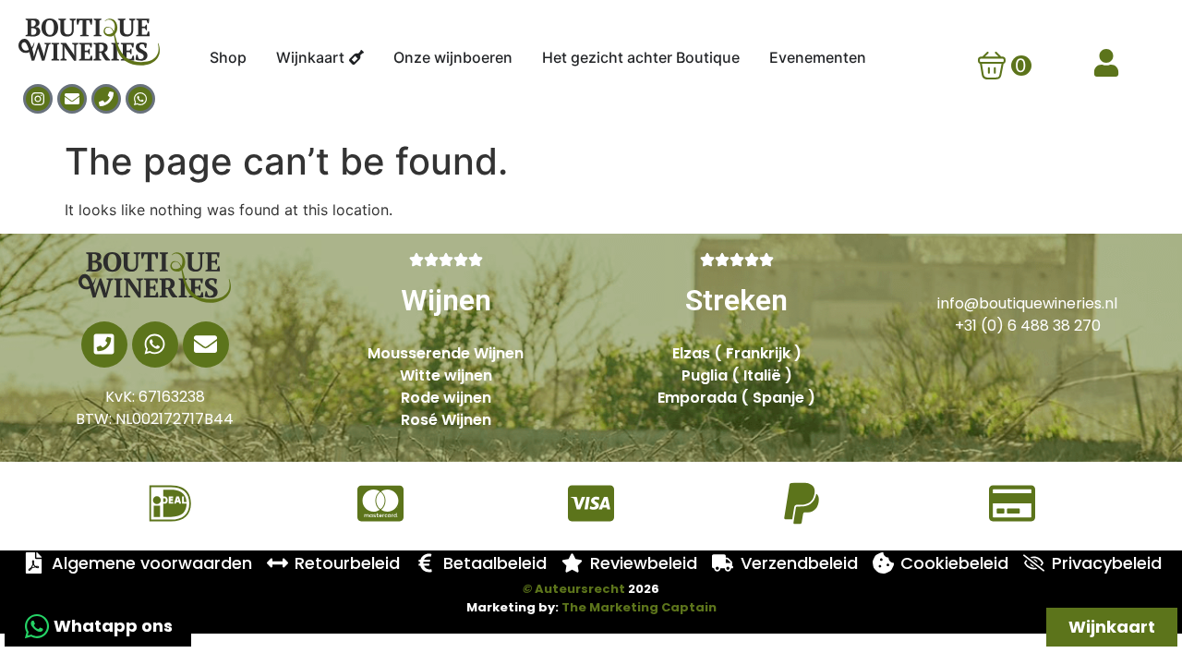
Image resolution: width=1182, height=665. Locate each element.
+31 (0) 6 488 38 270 (1028, 325)
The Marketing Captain (639, 607)
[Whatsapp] (140, 99)
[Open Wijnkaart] (356, 57)
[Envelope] (72, 99)
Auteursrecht (574, 589)
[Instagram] (38, 99)
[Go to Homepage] (155, 277)
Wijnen (446, 300)
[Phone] (106, 99)
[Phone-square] (104, 344)
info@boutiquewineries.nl (1027, 303)
